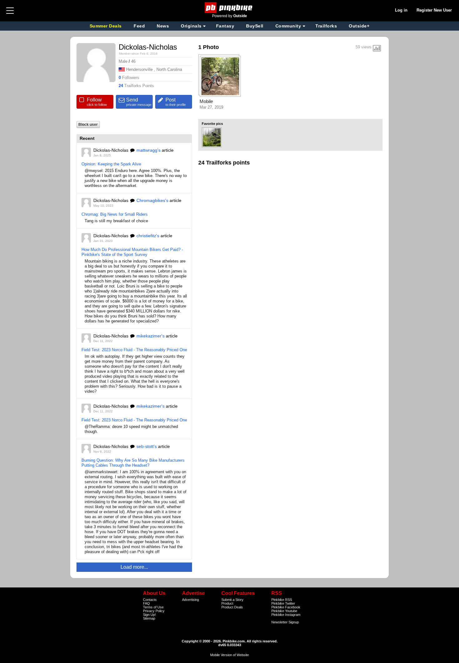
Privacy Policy (154, 611)
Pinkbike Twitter (283, 603)
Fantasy (225, 25)
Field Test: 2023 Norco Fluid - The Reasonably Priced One (134, 349)
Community (288, 25)
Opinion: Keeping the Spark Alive (111, 164)
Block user (88, 124)
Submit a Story (232, 600)
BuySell (255, 25)
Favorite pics (212, 123)
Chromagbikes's (152, 200)
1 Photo (208, 47)
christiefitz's (147, 235)
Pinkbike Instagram (285, 614)
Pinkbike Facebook (285, 607)
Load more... (134, 567)
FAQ (146, 603)
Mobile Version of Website (229, 655)
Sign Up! (149, 614)
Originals (191, 25)
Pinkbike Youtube (284, 611)
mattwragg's (148, 150)
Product (227, 603)
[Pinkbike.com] (229, 7)
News (163, 25)
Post (175, 101)
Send (138, 101)
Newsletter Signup (285, 622)
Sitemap (149, 618)
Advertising (190, 600)
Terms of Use (153, 607)
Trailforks (326, 25)
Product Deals (232, 607)
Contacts (150, 600)
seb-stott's (146, 446)
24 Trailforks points (224, 163)
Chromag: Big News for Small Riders (114, 214)
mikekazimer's (150, 335)
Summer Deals (106, 25)
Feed (139, 25)
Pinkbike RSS (281, 600)
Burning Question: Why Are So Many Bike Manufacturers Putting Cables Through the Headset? (133, 463)
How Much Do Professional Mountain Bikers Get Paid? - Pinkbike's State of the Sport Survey (132, 252)
